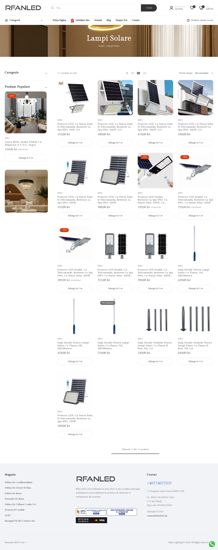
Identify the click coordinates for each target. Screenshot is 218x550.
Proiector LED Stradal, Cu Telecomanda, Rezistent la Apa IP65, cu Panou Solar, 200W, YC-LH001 (115, 273)
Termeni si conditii (14, 510)
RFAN (7, 138)
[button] (43, 97)
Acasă (101, 46)
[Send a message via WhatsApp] (212, 544)
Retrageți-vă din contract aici (20, 521)
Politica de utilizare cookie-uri (20, 504)
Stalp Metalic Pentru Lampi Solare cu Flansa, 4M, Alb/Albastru (73, 345)
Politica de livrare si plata (18, 488)
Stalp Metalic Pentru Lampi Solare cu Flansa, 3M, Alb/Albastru (193, 273)
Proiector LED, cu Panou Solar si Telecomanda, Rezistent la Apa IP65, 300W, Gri (155, 127)
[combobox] (102, 7)
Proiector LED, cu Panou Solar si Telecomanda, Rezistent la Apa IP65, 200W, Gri (195, 127)
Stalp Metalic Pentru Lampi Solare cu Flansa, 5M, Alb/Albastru (113, 345)
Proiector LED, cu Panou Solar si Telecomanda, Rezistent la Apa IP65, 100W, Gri (115, 127)
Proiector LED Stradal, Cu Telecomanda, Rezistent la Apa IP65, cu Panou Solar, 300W (195, 200)
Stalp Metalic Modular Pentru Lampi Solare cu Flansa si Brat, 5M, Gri (195, 345)
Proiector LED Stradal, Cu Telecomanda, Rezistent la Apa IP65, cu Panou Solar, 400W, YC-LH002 (155, 273)
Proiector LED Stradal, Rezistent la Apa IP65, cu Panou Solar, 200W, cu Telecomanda (153, 200)
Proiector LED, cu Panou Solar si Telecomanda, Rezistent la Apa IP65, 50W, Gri (75, 127)
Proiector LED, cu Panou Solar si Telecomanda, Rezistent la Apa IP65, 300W (115, 200)
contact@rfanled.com (157, 516)
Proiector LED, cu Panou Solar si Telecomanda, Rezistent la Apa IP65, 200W (75, 200)
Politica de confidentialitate (19, 482)
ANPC (8, 515)
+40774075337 (159, 483)
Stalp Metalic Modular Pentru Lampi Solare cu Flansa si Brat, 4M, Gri (155, 345)
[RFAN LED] (23, 8)
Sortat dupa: (186, 73)
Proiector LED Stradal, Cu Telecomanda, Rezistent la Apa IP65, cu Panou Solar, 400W (75, 273)
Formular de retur (14, 499)
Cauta (149, 8)
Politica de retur (13, 493)
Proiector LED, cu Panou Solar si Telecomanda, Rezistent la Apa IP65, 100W (75, 418)
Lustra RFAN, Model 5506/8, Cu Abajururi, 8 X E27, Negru (23, 143)
